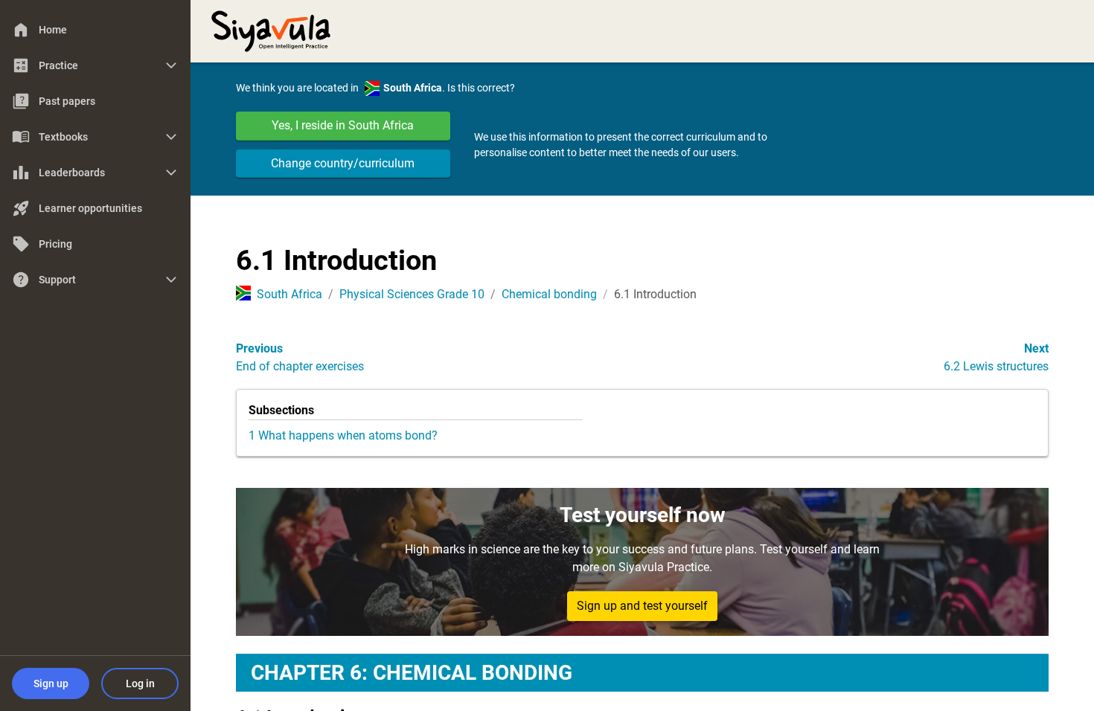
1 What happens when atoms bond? (343, 435)
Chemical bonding (549, 294)
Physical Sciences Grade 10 (411, 294)
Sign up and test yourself (642, 606)
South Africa (289, 294)
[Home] (270, 30)
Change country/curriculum (343, 163)
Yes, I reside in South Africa (343, 125)
